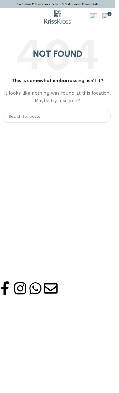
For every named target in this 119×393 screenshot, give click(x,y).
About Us (11, 352)
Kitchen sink (14, 307)
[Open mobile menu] (6, 16)
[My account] (93, 16)
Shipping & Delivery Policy (27, 379)
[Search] (104, 116)
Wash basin (13, 316)
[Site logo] (57, 16)
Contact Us (13, 361)
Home (8, 343)
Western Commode (21, 325)
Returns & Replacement (25, 389)
